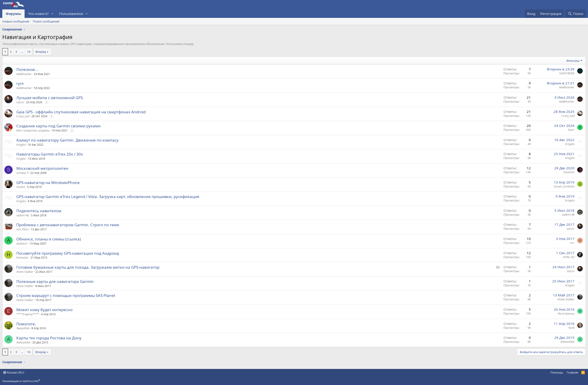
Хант (571, 130)
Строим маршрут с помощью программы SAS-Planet (65, 295)
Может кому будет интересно (44, 309)
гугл (20, 83)
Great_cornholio (564, 186)
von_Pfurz (22, 229)
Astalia (20, 187)
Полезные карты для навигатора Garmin (55, 281)
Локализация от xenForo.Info (21, 381)
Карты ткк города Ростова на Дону (49, 337)
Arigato (21, 145)
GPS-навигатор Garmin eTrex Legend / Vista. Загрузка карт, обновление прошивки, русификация (107, 196)
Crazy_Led (22, 116)
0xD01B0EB (566, 73)
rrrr (572, 243)
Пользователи (71, 13)
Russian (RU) (15, 372)
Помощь (556, 372)
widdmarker (24, 74)
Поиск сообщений (46, 21)
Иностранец (566, 313)
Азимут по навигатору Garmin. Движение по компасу (67, 140)
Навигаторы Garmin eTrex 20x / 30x (49, 154)
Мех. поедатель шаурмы (32, 130)
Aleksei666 (23, 342)
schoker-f (22, 173)
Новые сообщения (15, 21)
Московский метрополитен (42, 168)
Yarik (571, 328)
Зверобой (22, 328)
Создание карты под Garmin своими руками (58, 125)
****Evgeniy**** (27, 314)
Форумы (13, 13)
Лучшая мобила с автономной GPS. (50, 97)
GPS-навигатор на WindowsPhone (48, 182)
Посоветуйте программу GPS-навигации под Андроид (67, 253)
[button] (52, 13)
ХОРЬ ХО (568, 257)
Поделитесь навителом (38, 210)
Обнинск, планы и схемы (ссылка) (48, 239)
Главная (572, 372)
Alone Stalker (24, 272)
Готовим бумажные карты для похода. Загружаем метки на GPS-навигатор (87, 267)
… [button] (22, 52)
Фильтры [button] (573, 61)
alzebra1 (22, 244)
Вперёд (40, 52)
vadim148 (22, 215)
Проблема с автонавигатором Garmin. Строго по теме (67, 224)
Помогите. (26, 323)
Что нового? (38, 13)
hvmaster (22, 257)
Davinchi (568, 172)
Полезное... (27, 69)
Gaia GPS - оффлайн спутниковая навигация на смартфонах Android (81, 111)
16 (28, 52)
